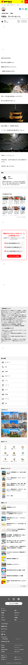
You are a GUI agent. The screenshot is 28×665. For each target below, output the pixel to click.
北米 (6, 366)
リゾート (7, 385)
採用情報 (3, 651)
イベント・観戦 (5, 455)
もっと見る (22, 586)
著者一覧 (3, 634)
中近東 (6, 394)
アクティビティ (5, 461)
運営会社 (3, 645)
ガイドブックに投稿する (19, 649)
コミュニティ (4, 637)
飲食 (5, 448)
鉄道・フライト (14, 461)
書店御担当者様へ (4, 649)
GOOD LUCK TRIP (5, 641)
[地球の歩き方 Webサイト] (6, 1)
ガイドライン (17, 647)
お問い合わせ (17, 651)
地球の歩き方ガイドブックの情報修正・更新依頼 (13, 325)
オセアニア (7, 376)
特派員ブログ (13, 4)
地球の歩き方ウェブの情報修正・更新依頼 (11, 324)
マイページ (18, 639)
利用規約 (3, 647)
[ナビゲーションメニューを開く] (26, 1)
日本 (5, 4)
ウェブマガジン (4, 623)
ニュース (3, 631)
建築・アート (14, 448)
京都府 (8, 4)
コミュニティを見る (14, 256)
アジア (6, 389)
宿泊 (23, 448)
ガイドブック (4, 629)
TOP (2, 4)
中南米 (6, 371)
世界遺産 (14, 455)
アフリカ (7, 398)
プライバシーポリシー (18, 645)
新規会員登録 (5, 639)
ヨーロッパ (7, 362)
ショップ (22, 461)
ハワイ (6, 380)
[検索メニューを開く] (22, 2)
